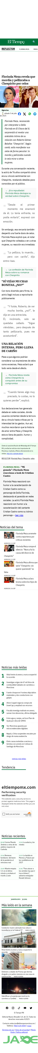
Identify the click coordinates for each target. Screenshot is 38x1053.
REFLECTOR (8, 48)
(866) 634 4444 (20, 1026)
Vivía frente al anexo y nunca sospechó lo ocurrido (17, 951)
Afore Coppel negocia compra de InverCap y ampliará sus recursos (19, 704)
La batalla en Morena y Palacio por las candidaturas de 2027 (26, 859)
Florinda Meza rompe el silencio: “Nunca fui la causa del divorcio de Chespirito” (20, 551)
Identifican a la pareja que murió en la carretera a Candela (15, 997)
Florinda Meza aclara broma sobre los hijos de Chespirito (26, 581)
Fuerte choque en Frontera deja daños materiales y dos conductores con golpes (21, 695)
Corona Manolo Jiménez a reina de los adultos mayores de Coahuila (9, 845)
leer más (19, 515)
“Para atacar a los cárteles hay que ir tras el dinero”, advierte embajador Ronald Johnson (27, 873)
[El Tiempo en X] (31, 1008)
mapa (29, 1026)
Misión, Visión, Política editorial (23, 1031)
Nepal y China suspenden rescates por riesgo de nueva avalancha (21, 734)
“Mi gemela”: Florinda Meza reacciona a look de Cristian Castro (18, 471)
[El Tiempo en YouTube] (26, 1008)
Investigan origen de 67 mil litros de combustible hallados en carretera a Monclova (20, 685)
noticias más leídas (19, 759)
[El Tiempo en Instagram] (14, 1008)
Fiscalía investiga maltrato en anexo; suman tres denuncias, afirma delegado (21, 711)
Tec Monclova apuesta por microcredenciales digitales (17, 727)
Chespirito (26, 458)
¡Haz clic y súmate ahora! (15, 454)
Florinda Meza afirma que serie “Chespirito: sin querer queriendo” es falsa (20, 567)
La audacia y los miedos (27, 843)
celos (33, 458)
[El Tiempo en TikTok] (20, 1008)
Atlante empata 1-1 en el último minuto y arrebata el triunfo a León (8, 872)
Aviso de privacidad (22, 1030)
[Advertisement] (19, 19)
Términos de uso (8, 1030)
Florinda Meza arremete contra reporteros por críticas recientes (26, 536)
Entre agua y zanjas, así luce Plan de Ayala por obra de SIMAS (20, 719)
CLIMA (24, 899)
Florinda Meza (16, 458)
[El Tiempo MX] (16, 43)
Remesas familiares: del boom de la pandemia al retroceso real (8, 859)
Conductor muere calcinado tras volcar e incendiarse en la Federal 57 (18, 929)
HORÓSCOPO (15, 899)
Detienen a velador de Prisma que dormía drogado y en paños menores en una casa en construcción (18, 974)
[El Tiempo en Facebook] (8, 1008)
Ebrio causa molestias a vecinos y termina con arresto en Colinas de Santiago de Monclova (19, 744)
